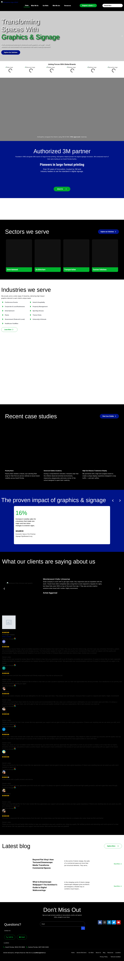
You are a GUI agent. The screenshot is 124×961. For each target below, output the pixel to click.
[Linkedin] (109, 922)
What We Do (34, 5)
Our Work (45, 5)
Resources (67, 5)
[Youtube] (118, 922)
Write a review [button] (6, 637)
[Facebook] (100, 922)
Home (27, 5)
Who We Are (56, 5)
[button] (2, 36)
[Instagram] (104, 922)
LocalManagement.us (39, 952)
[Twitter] (114, 922)
